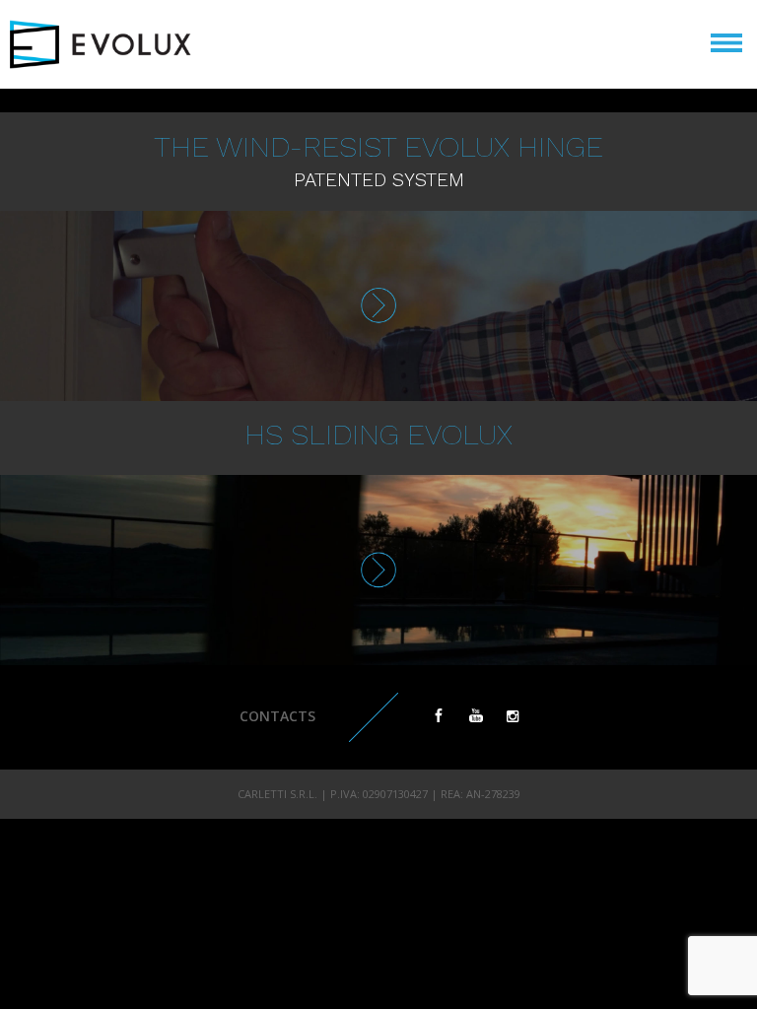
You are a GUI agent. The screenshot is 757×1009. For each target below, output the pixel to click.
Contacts (277, 715)
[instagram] (512, 715)
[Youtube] (476, 715)
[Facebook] (438, 715)
